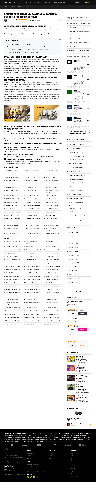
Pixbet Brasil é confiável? (32, 256)
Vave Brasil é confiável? (51, 302)
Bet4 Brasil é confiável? (31, 190)
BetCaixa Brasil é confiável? (13, 218)
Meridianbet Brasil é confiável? (13, 289)
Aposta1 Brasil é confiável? (32, 311)
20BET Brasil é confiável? (12, 256)
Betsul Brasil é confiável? (12, 184)
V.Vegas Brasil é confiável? (12, 253)
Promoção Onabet (74, 236)
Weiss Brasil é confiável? (32, 246)
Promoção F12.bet (74, 247)
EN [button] (77, 2)
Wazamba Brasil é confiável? (13, 324)
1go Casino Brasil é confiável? (53, 266)
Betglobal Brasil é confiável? (33, 279)
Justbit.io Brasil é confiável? (32, 263)
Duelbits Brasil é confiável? (12, 279)
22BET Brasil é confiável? (12, 317)
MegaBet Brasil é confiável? (32, 228)
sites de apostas (8, 70)
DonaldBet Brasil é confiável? (33, 302)
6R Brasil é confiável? (51, 215)
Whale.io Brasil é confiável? (33, 314)
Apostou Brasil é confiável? (12, 208)
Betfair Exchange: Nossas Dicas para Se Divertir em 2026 (80, 42)
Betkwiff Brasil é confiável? (32, 253)
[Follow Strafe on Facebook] (33, 477)
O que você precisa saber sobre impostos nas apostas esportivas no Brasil (27, 47)
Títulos (73, 450)
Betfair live (17, 63)
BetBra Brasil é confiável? (32, 198)
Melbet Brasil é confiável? (52, 279)
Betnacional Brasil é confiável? (33, 289)
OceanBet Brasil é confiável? (13, 259)
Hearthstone (74, 476)
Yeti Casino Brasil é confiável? (13, 292)
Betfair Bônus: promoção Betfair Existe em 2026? (80, 35)
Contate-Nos (30, 455)
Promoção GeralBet (74, 278)
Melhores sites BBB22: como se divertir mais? (80, 367)
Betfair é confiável (10, 94)
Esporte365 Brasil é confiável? (33, 202)
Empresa (29, 450)
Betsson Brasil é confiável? (12, 177)
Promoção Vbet (73, 267)
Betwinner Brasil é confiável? (33, 317)
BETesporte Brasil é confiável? (33, 208)
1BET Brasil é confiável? (12, 282)
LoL (72, 455)
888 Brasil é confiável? (31, 299)
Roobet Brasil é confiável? (52, 259)
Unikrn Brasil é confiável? (52, 269)
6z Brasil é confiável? (51, 195)
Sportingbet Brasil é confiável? (53, 324)
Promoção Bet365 (74, 263)
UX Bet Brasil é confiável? (32, 222)
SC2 (72, 471)
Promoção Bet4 (73, 282)
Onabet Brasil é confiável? (32, 170)
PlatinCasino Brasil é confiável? (53, 246)
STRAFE (6, 453)
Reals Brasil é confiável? (52, 218)
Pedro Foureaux (75, 423)
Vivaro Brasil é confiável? (52, 225)
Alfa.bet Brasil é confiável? (52, 180)
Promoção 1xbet (73, 270)
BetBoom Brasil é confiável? (76, 144)
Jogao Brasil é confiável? (12, 225)
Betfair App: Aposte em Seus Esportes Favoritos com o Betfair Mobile (80, 31)
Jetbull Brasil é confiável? (32, 292)
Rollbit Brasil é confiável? (52, 241)
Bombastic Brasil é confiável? (33, 266)
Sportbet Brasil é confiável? (53, 286)
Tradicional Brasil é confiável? (77, 216)
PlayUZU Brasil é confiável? (76, 202)
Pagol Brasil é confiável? (52, 187)
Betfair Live (72, 46)
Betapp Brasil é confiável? (52, 205)
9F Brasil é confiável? (11, 222)
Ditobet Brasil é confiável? (52, 276)
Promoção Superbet (74, 240)
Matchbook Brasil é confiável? (33, 184)
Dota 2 (73, 458)
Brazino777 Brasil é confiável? (77, 152)
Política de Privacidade (33, 464)
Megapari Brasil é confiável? (13, 307)
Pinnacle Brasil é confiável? (52, 317)
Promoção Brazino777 (77, 91)
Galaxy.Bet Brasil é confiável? (53, 282)
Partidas (13, 6)
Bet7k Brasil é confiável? (32, 187)
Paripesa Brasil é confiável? (12, 296)
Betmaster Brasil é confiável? (13, 276)
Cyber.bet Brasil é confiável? (53, 320)
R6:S (72, 463)
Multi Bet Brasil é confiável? (32, 180)
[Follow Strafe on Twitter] (30, 477)
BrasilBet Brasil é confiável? (13, 215)
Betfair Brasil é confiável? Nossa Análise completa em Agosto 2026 (80, 23)
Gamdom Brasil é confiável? (53, 289)
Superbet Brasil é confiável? (52, 170)
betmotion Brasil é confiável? (13, 249)
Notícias (27, 6)
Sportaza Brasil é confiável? (13, 263)
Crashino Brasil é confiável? (53, 311)
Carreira (29, 458)
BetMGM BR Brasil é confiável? (33, 177)
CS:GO (72, 453)
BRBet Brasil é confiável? (12, 205)
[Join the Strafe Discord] (28, 477)
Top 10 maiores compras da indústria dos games (82, 377)
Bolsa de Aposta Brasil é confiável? (52, 191)
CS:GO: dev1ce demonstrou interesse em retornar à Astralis (81, 387)
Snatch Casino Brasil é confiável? (31, 242)
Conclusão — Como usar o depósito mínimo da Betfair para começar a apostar (28, 49)
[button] (72, 2)
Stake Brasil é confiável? (52, 174)
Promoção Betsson (74, 255)
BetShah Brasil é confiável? (32, 273)
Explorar (52, 450)
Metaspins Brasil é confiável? (13, 269)
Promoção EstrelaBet (77, 118)
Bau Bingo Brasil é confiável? (33, 276)
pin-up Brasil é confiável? (32, 282)
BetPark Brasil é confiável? (32, 215)
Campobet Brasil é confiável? (13, 311)
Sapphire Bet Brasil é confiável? (14, 266)
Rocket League (75, 468)
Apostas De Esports (8, 9)
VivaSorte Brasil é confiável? (33, 205)
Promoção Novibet (74, 232)
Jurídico (29, 462)
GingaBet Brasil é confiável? (33, 225)
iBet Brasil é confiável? (31, 259)
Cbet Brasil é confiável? (31, 307)
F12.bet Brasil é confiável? (32, 174)
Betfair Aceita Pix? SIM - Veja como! (79, 27)
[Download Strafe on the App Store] (9, 466)
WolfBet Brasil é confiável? (12, 314)
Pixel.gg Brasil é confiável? (52, 263)
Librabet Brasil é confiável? (33, 286)
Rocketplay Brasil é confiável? (33, 249)
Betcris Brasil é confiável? (52, 273)
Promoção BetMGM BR (75, 259)
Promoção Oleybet (74, 286)
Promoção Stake (73, 251)
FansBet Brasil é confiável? (12, 299)
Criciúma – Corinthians (73, 319)
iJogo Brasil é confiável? (52, 307)
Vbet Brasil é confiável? (11, 180)
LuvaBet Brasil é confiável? (52, 208)
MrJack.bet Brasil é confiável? (13, 241)
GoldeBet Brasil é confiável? (33, 212)
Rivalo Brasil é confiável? (12, 320)
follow (29, 474)
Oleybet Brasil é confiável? (12, 195)
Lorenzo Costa (12, 19)
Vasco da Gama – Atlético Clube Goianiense (76, 302)
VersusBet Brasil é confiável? (53, 233)
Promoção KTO (78, 75)
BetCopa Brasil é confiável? (32, 233)
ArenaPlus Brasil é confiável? (53, 222)
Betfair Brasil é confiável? (18, 9)
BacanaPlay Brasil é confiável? (53, 184)
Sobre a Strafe (31, 453)
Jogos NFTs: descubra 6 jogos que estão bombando (82, 358)
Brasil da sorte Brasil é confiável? (51, 229)
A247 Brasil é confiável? (12, 233)
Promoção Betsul (73, 274)
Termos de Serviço (32, 467)
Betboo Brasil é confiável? (32, 269)
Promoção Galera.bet (77, 106)
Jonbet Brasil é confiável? (52, 198)
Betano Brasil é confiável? (12, 174)
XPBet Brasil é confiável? (52, 299)
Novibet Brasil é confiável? (12, 170)
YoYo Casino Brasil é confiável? (53, 292)
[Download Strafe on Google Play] (9, 469)
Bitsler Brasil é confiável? (12, 246)
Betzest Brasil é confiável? (52, 249)
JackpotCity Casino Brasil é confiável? (12, 303)
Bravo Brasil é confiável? (12, 228)
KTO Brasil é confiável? (75, 148)
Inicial (6, 6)
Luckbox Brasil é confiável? (52, 256)
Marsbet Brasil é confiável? (52, 296)
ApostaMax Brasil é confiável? (33, 218)
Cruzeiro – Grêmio (72, 335)
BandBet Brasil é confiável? (32, 195)
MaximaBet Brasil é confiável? (13, 212)
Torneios (20, 6)
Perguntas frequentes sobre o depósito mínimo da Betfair (23, 52)
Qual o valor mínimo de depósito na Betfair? (19, 44)
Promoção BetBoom (77, 61)
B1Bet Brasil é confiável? (12, 187)
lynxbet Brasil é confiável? (32, 324)
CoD (72, 466)
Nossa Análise (89, 312)
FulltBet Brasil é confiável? (12, 202)
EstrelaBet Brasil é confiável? (77, 156)
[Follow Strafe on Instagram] (36, 477)
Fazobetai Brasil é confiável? (33, 296)
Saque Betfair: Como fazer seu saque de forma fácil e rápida (80, 50)
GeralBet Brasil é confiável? (13, 190)
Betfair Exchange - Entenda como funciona (80, 39)
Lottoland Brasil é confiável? (53, 314)
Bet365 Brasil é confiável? (52, 177)
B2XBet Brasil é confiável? (12, 198)
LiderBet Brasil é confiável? (52, 212)
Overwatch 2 (74, 473)
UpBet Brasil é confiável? (52, 202)
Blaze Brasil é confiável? (12, 273)
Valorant (73, 461)
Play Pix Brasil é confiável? (52, 253)
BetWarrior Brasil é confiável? (13, 286)
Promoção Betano (74, 243)
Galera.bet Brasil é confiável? (77, 190)
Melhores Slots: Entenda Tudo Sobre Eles (82, 397)
